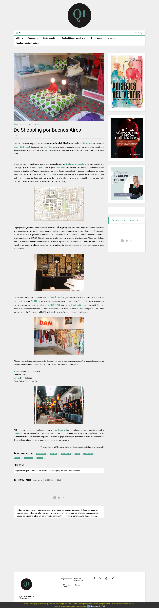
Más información (95, 606)
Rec (55, 430)
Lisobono (53, 305)
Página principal (66, 579)
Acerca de (32, 38)
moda (37, 124)
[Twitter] (113, 578)
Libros (110, 38)
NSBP (34, 301)
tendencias (26, 124)
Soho (16, 147)
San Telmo (48, 147)
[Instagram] (100, 578)
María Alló (76, 305)
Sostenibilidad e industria (72, 38)
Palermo (87, 143)
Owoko (17, 378)
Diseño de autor (49, 38)
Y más (103, 606)
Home (20, 38)
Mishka (17, 371)
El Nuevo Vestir (95, 38)
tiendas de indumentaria (76, 164)
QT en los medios (66, 586)
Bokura (61, 430)
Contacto (78, 585)
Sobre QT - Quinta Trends (78, 579)
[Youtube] (106, 578)
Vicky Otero (50, 174)
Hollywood (24, 147)
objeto (39, 167)
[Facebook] (94, 578)
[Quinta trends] (80, 27)
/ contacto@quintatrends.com (28, 43)
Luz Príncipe (57, 297)
